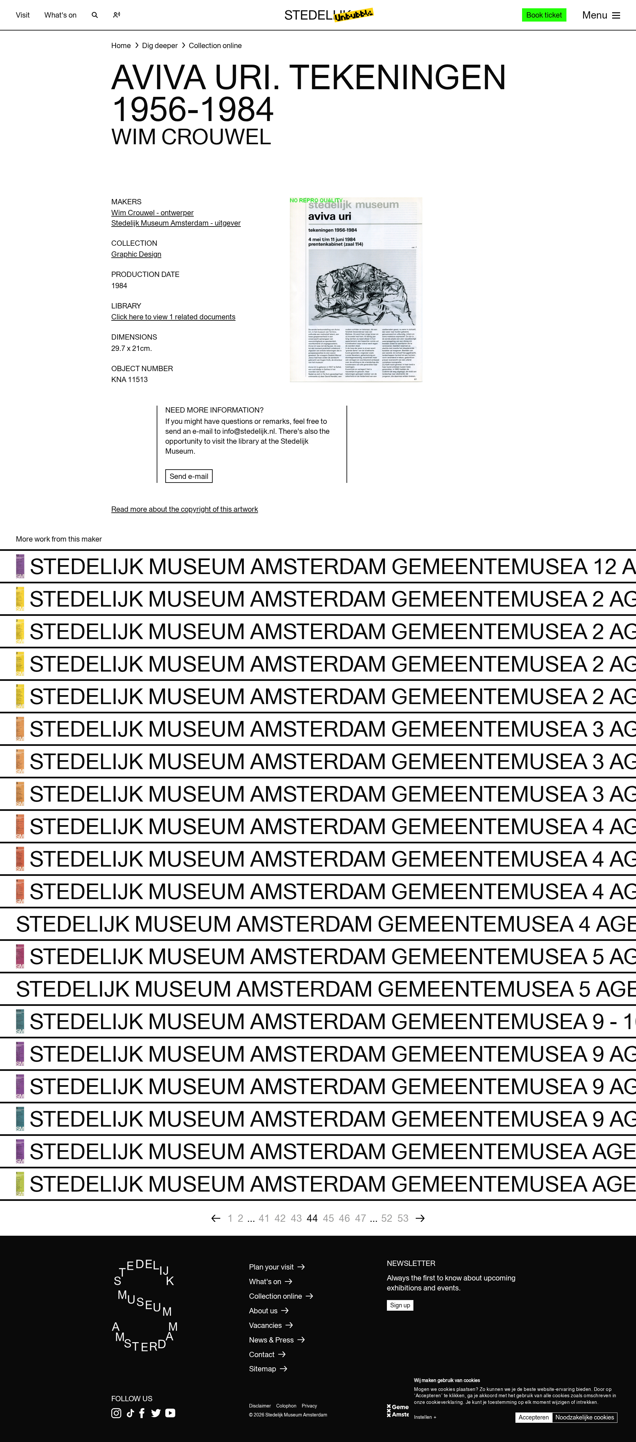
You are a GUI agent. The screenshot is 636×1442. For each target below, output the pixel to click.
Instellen (423, 1417)
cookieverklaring (444, 1402)
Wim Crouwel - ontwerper (152, 212)
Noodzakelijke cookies (585, 1417)
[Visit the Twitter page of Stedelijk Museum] (156, 1413)
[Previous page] (215, 1218)
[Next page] (420, 1218)
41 (264, 1218)
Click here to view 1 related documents (173, 316)
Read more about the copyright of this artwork (184, 509)
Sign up (400, 1305)
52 (387, 1218)
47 (360, 1218)
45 (328, 1218)
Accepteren (534, 1417)
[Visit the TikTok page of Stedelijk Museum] (130, 1413)
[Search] (94, 15)
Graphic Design (136, 254)
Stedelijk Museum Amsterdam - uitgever (176, 223)
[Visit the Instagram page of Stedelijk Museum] (116, 1413)
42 (280, 1218)
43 (296, 1218)
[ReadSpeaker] (116, 15)
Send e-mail (189, 476)
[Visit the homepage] (144, 1349)
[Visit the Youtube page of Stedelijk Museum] (170, 1413)
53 (403, 1218)
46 (344, 1218)
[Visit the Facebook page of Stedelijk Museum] (142, 1413)
